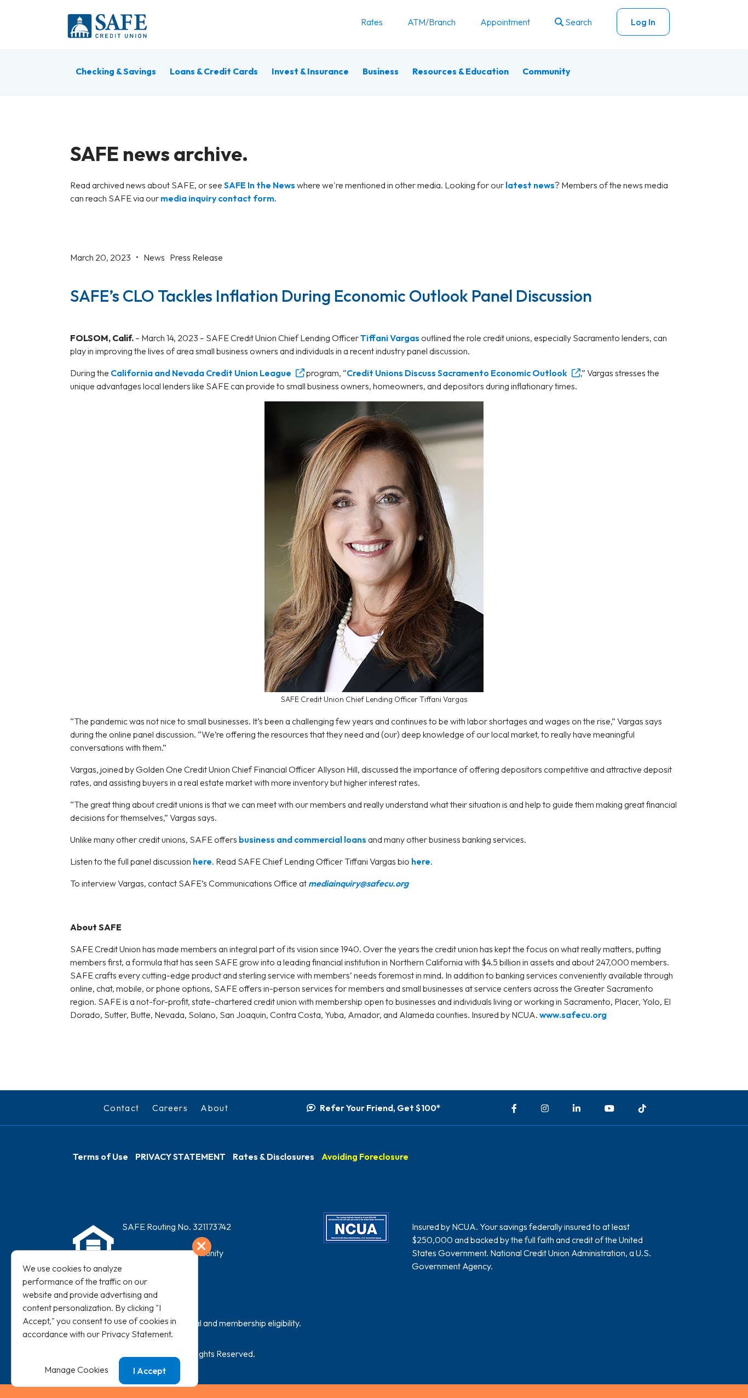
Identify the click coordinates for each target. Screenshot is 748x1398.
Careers (170, 1107)
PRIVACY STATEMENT (180, 1156)
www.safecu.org (573, 1014)
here (202, 861)
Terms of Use (100, 1156)
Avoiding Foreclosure (364, 1156)
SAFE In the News (259, 185)
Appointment (505, 21)
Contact (121, 1107)
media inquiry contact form (217, 198)
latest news (530, 185)
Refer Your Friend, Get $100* (380, 1107)
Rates (372, 21)
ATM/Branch (431, 21)
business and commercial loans (302, 839)
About (214, 1107)
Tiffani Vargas (389, 337)
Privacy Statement (136, 1333)
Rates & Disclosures (273, 1156)
